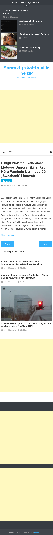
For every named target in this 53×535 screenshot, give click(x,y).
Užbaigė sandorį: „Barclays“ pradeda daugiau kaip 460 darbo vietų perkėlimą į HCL (26, 324)
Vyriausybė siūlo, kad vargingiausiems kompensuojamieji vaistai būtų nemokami (22, 262)
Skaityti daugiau (8, 235)
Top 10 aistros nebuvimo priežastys (15, 12)
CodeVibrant (39, 532)
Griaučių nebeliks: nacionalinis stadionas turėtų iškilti (9, 244)
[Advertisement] (26, 116)
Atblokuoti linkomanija (30, 21)
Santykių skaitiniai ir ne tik (26, 70)
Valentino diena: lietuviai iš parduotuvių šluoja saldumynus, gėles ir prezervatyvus (24, 276)
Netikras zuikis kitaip (29, 47)
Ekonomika (6, 181)
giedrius (24, 185)
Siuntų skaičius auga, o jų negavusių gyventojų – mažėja (46, 244)
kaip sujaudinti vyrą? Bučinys (34, 34)
